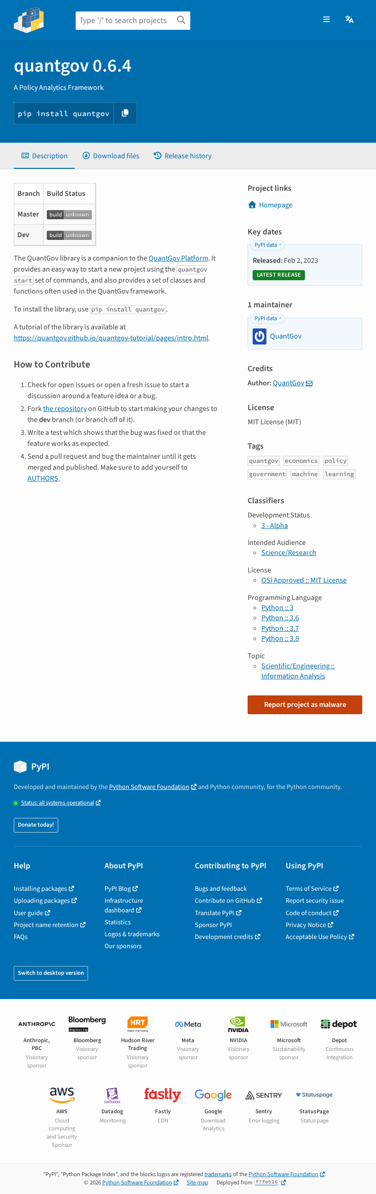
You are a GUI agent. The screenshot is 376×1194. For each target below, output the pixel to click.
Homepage (276, 205)
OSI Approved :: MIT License (304, 580)
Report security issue (315, 900)
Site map (197, 1182)
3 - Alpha (274, 526)
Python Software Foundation (149, 787)
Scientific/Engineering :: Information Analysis (298, 671)
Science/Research (288, 553)
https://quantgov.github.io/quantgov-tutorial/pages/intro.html (111, 338)
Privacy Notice (306, 925)
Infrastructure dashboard (124, 905)
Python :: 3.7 (280, 628)
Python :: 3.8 (280, 638)
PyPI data (265, 245)
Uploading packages (42, 900)
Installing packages (40, 889)
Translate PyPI (214, 913)
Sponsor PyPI (213, 925)
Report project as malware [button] (305, 705)
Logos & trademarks (132, 934)
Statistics (118, 922)
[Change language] (350, 19)
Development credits (224, 937)
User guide (28, 913)
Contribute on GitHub (225, 900)
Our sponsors (123, 946)
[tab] (44, 156)
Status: (57, 803)
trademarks (218, 1174)
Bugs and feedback (221, 889)
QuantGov (288, 383)
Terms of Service (309, 889)
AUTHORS (43, 478)
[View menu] (326, 19)
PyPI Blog (118, 889)
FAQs (21, 937)
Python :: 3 (277, 608)
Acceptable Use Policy (316, 937)
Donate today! (36, 825)
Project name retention (46, 925)
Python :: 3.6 (280, 618)
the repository (65, 409)
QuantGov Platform (178, 258)
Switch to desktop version (51, 973)
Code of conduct (309, 913)
